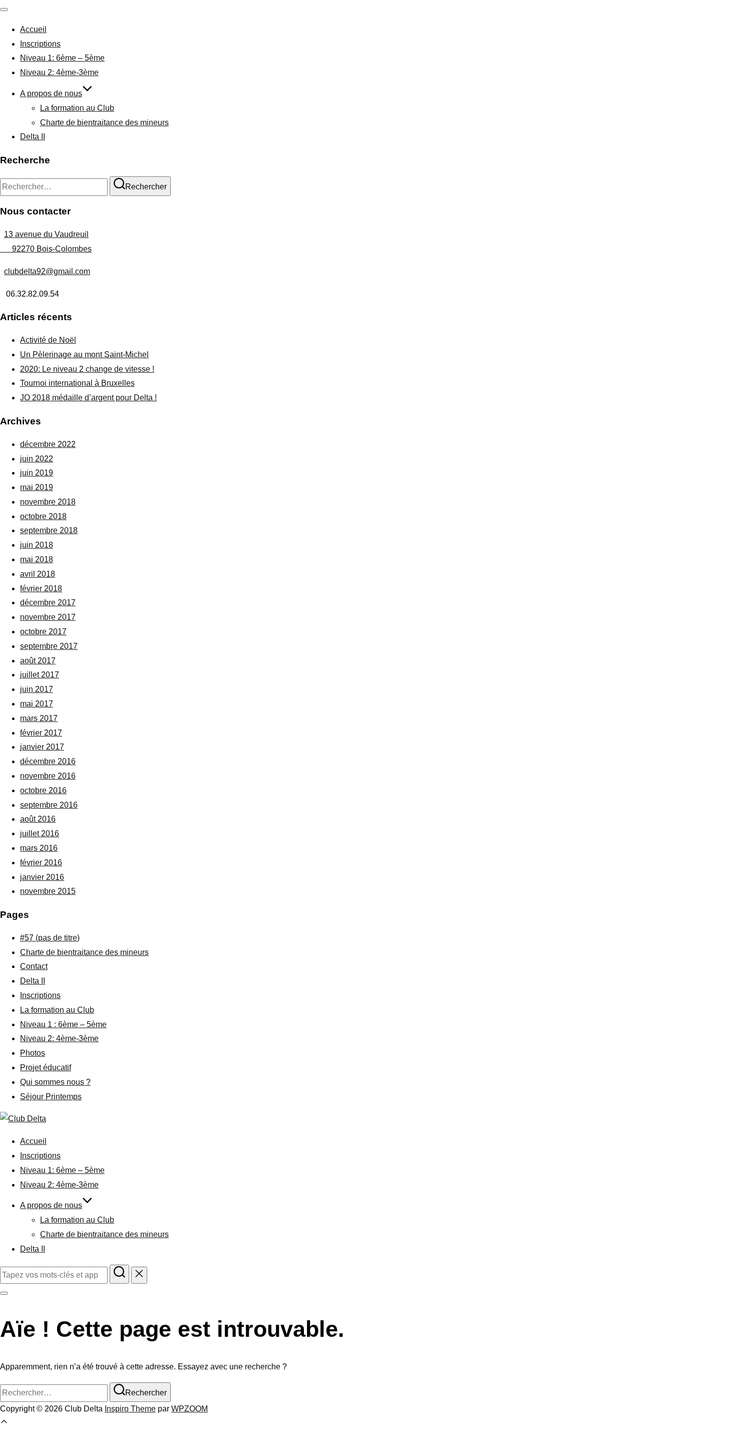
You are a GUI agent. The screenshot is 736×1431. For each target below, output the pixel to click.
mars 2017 (39, 718)
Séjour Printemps (51, 1096)
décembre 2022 (48, 444)
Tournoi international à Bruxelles (77, 383)
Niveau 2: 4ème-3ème (59, 72)
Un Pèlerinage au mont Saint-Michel (84, 354)
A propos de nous (51, 93)
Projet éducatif (45, 1067)
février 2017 (41, 733)
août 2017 (38, 660)
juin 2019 (36, 472)
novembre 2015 (48, 891)
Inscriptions (40, 44)
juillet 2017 (39, 674)
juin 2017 (36, 689)
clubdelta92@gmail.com (47, 271)
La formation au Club (77, 108)
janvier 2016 (42, 877)
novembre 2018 (48, 502)
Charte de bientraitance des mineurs (104, 122)
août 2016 (38, 819)
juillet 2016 (39, 833)
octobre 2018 (43, 516)
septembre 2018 (49, 530)
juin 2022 (36, 458)
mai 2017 (36, 703)
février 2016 (41, 862)
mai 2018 (36, 559)
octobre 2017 (43, 631)
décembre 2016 (48, 761)
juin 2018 (36, 545)
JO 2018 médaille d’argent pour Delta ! (88, 397)
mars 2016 (39, 848)
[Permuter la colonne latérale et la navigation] (4, 1293)
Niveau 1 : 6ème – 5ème (63, 1024)
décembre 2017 (48, 602)
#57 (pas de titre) (50, 937)
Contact (34, 966)
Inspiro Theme (130, 1408)
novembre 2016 (48, 776)
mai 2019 (36, 487)
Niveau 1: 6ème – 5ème (62, 58)
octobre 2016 (43, 790)
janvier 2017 (42, 747)
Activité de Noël (48, 340)
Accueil (33, 29)
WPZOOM (189, 1408)
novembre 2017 (48, 617)
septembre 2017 (49, 646)
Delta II (32, 136)
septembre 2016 (49, 805)
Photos (32, 1053)
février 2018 (41, 588)
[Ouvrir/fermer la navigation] (4, 9)
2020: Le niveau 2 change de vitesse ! (87, 369)
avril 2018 (37, 574)
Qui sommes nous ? (55, 1082)
